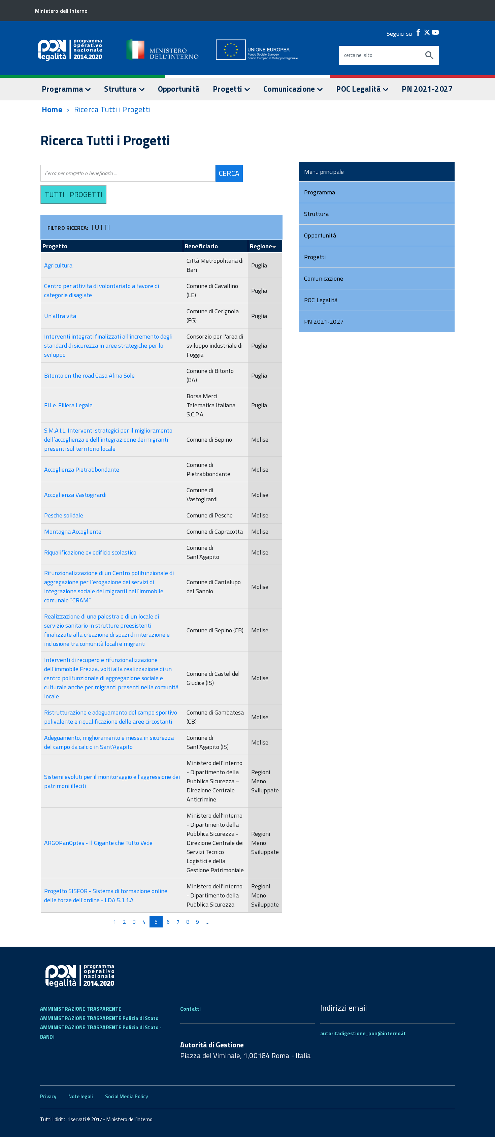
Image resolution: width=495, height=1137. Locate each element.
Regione (261, 246)
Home (52, 109)
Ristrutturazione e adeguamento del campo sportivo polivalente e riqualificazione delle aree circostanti (110, 717)
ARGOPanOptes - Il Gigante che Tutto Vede (98, 842)
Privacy (48, 1096)
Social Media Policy (126, 1096)
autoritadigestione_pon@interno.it (363, 1033)
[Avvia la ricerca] (429, 55)
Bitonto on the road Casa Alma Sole (89, 375)
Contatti (190, 1009)
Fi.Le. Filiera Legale (68, 405)
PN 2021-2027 (427, 89)
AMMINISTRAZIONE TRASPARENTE (80, 1009)
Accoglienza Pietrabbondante (81, 469)
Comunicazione (290, 89)
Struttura (121, 89)
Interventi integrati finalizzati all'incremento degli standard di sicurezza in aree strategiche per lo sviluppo (108, 345)
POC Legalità (359, 89)
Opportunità (179, 89)
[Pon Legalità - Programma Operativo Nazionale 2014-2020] (163, 49)
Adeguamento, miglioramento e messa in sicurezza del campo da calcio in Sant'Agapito (109, 742)
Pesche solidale (63, 515)
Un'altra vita (60, 315)
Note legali (80, 1096)
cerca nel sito (358, 55)
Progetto (54, 246)
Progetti (228, 89)
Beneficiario (201, 246)
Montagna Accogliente (72, 531)
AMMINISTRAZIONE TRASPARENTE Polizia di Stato (99, 1018)
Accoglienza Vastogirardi (75, 494)
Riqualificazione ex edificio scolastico (90, 552)
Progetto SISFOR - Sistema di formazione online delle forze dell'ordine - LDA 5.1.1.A (105, 895)
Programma (63, 89)
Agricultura (58, 265)
